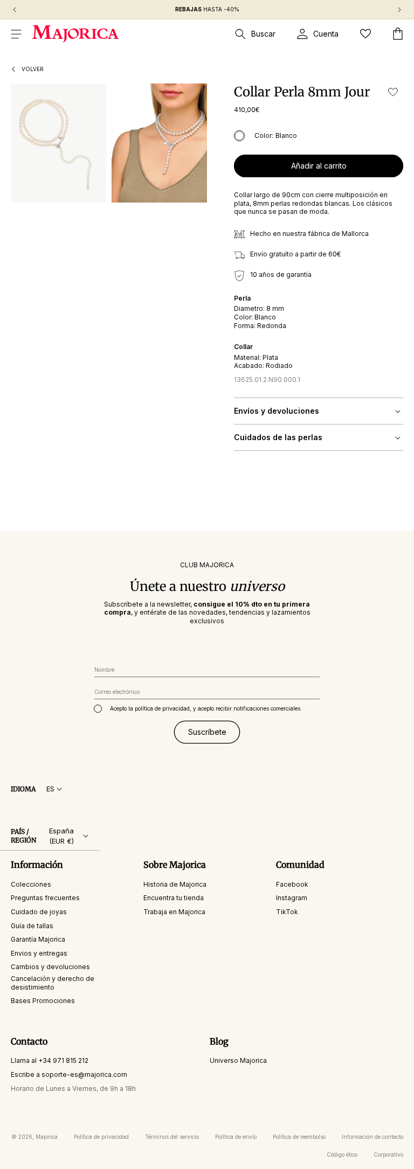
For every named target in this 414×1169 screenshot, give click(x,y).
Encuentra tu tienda (173, 898)
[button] (16, 34)
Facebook (292, 884)
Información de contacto (372, 1136)
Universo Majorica (238, 1060)
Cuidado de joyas (39, 912)
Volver (33, 69)
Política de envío (236, 1136)
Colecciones (31, 884)
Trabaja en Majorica (174, 912)
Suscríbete (207, 731)
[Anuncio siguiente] (399, 10)
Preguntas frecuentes (45, 898)
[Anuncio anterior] (14, 10)
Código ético (342, 1154)
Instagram (291, 898)
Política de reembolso (299, 1136)
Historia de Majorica (174, 884)
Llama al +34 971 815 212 (49, 1060)
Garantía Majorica (38, 939)
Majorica (47, 1136)
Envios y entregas (39, 953)
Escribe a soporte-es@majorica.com (69, 1074)
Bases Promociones (43, 1001)
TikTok (287, 912)
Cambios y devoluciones (50, 967)
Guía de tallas (32, 926)
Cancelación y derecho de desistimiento (52, 983)
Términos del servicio (172, 1136)
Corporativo (388, 1154)
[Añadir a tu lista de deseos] (393, 92)
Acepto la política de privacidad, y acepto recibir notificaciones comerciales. (206, 708)
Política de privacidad (101, 1136)
